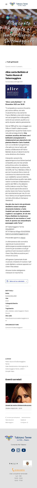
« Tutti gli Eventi (11, 62)
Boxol (23, 238)
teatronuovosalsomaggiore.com (16, 234)
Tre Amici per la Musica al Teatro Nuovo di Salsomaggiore (12, 420)
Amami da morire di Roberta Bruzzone (18, 405)
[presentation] (18, 393)
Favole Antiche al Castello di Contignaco (25, 420)
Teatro (7, 306)
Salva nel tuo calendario (17, 281)
